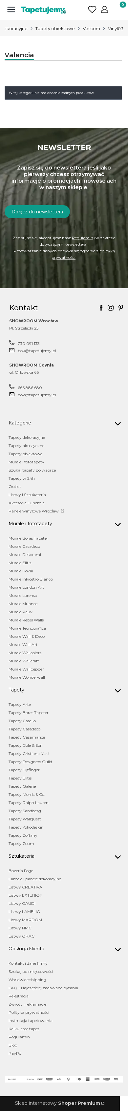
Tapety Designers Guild (30, 761)
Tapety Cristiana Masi (29, 753)
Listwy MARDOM (25, 919)
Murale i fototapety (26, 461)
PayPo (15, 1053)
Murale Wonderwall (27, 677)
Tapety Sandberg (25, 810)
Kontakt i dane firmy (28, 963)
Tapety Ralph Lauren (29, 802)
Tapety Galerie (22, 786)
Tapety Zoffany (23, 835)
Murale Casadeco (24, 546)
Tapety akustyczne (26, 445)
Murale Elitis (20, 562)
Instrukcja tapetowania (31, 1020)
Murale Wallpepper (26, 669)
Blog (13, 1045)
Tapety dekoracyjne (27, 437)
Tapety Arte (20, 704)
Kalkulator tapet (24, 1028)
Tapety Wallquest (25, 818)
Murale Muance (23, 603)
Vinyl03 (115, 28)
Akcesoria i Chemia (27, 502)
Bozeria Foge (21, 870)
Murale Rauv (20, 611)
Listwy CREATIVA (25, 887)
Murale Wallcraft (24, 660)
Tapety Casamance (27, 737)
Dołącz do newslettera (37, 212)
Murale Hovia (21, 570)
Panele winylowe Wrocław (34, 511)
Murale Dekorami (25, 554)
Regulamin (82, 237)
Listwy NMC (20, 927)
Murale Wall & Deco (27, 636)
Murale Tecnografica (27, 628)
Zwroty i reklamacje (27, 1004)
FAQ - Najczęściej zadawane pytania (43, 987)
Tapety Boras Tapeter (29, 712)
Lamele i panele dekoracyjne (35, 878)
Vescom (91, 28)
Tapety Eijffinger (24, 769)
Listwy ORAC (21, 936)
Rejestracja (19, 996)
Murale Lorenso (23, 595)
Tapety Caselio (22, 720)
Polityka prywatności (29, 1012)
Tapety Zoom (21, 843)
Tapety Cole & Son (26, 745)
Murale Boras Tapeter (28, 538)
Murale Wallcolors (25, 652)
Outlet (15, 486)
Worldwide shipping (27, 979)
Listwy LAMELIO (24, 911)
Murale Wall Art (23, 644)
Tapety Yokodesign (26, 827)
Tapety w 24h (22, 478)
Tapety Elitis (20, 778)
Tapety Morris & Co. (27, 794)
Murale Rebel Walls (26, 620)
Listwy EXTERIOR (26, 895)
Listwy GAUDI (22, 903)
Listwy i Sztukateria (27, 494)
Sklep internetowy (57, 1103)
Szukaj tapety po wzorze (32, 470)
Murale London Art (26, 587)
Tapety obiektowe (55, 28)
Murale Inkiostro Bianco (31, 579)
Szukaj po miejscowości (31, 971)
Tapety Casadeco (24, 728)
